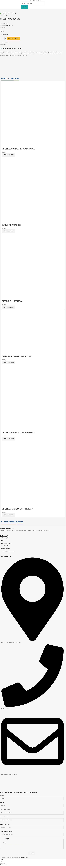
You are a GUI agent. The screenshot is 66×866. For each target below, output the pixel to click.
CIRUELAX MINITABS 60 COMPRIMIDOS (18, 433)
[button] (8, 155)
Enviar (32, 853)
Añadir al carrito (13, 38)
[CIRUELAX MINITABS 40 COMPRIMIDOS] (33, 112)
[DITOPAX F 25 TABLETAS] (33, 265)
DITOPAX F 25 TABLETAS (12, 301)
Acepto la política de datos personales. (14, 845)
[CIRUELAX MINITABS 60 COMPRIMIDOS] (33, 396)
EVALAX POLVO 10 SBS (11, 225)
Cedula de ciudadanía (5, 810)
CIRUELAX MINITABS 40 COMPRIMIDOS (18, 149)
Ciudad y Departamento (6, 831)
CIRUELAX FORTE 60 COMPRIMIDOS (17, 509)
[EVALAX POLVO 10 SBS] (33, 188)
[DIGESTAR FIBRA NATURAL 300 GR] (22, 330)
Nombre (2, 795)
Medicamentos (9, 26)
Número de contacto (5, 817)
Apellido (2, 802)
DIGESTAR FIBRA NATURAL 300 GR (16, 356)
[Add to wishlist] (4, 146)
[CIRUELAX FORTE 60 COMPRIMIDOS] (33, 472)
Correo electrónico (5, 824)
